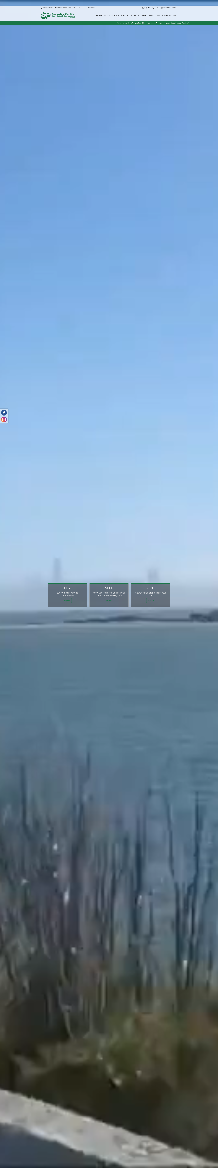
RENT (124, 15)
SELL (114, 15)
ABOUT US (146, 15)
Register (147, 8)
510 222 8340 (48, 8)
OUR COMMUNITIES (166, 15)
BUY (106, 15)
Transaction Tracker (170, 8)
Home (99, 15)
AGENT (134, 15)
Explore (67, 600)
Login (157, 8)
